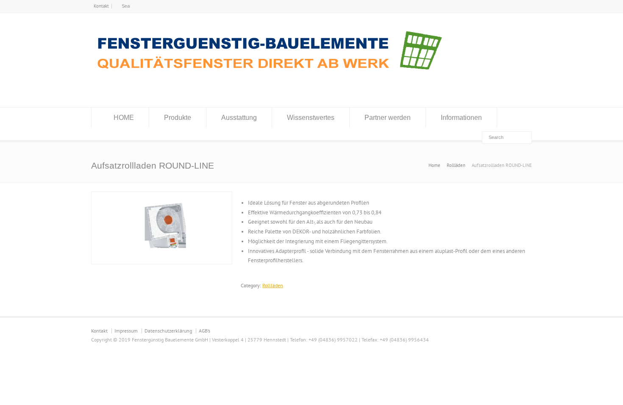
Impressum (126, 330)
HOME (124, 117)
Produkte (177, 117)
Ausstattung (239, 117)
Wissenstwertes (310, 117)
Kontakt (101, 6)
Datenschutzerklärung (168, 330)
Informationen (461, 117)
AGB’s (204, 330)
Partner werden (387, 117)
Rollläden (272, 285)
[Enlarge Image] (162, 196)
